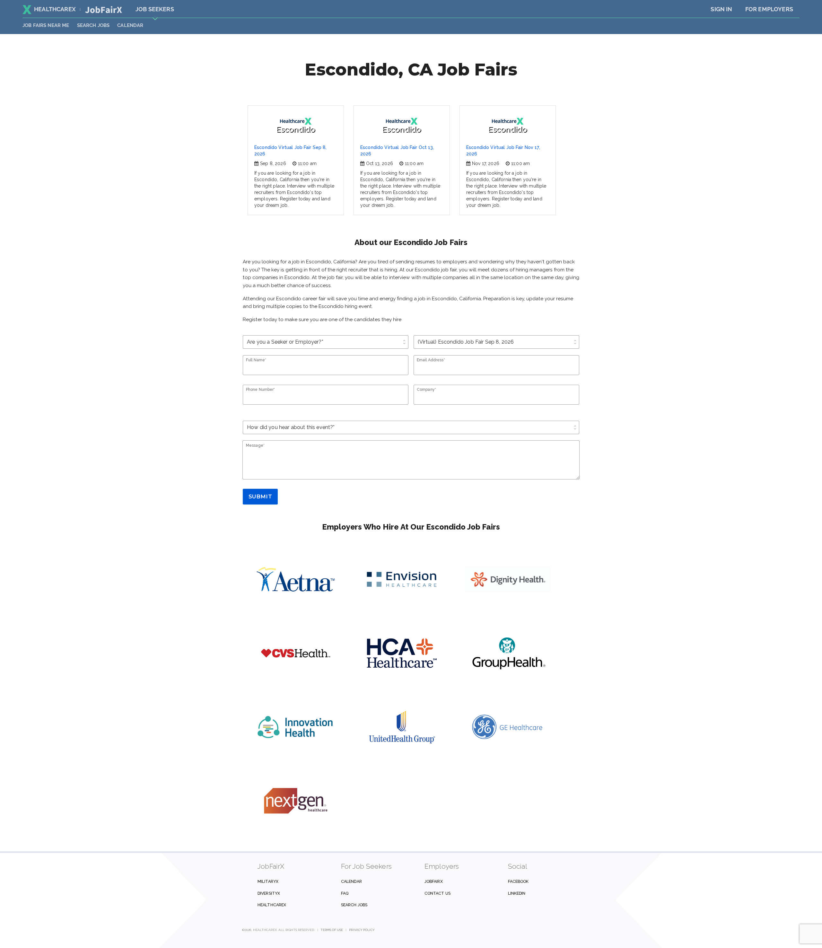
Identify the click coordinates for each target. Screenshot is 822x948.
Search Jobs (354, 904)
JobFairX (433, 881)
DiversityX (269, 893)
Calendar (130, 25)
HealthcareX (55, 9)
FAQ (344, 893)
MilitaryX (268, 881)
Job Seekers (155, 9)
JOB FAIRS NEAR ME (45, 25)
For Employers (769, 9)
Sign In (721, 9)
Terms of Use (332, 930)
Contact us (437, 893)
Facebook (518, 881)
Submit (260, 496)
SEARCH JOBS (93, 25)
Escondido (295, 129)
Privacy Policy (361, 930)
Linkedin (517, 893)
